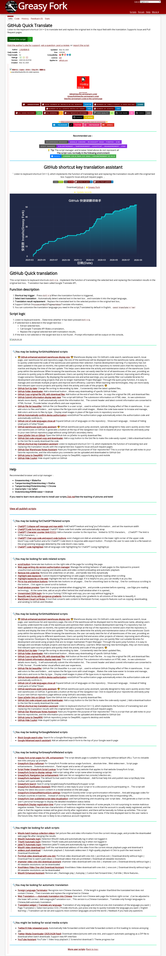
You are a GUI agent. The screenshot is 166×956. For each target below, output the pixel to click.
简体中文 (15, 70)
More (154, 12)
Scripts (133, 12)
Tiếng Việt (35, 70)
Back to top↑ (92, 949)
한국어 (28, 70)
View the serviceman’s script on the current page (83, 98)
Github (80, 187)
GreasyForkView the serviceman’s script (83, 96)
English (22, 70)
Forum (141, 12)
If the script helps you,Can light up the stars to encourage (83, 122)
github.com (63, 60)
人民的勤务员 (24, 49)
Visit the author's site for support (23, 45)
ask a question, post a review (55, 45)
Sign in (137, 2)
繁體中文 (42, 70)
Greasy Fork (94, 187)
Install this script (17, 39)
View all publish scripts (23, 508)
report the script (81, 45)
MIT (60, 58)
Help (148, 12)
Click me (71, 496)
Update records (84, 192)
